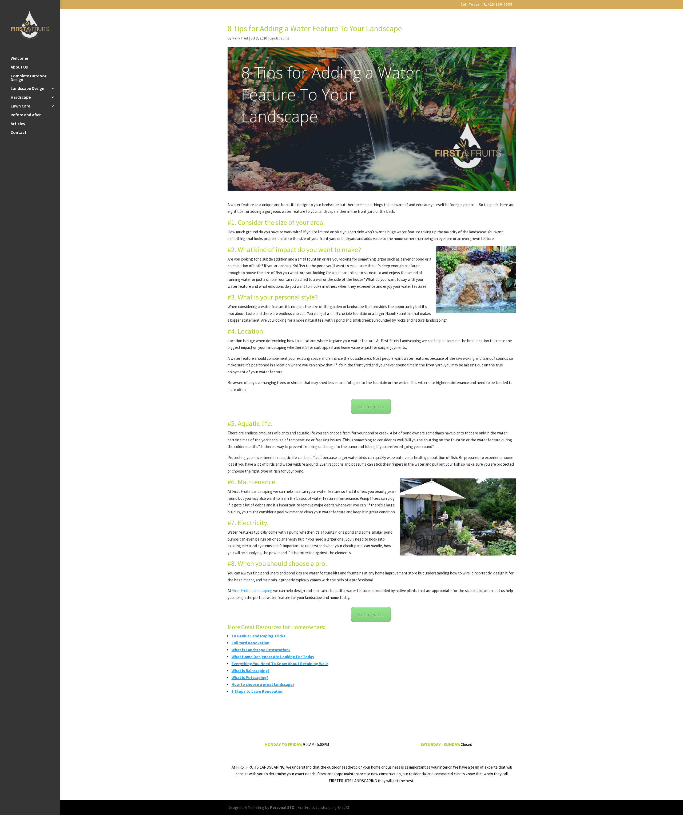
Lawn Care (20, 106)
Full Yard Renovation (250, 642)
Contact (18, 132)
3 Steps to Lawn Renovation (258, 691)
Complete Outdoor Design (28, 78)
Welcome (19, 58)
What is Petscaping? (250, 677)
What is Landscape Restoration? (261, 649)
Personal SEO (282, 807)
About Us (19, 67)
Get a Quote (371, 406)
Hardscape (21, 97)
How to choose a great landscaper (263, 684)
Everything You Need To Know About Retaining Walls (280, 663)
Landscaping (279, 38)
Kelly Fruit (240, 38)
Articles (18, 124)
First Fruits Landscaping (252, 590)
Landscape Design (27, 88)
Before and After (26, 115)
